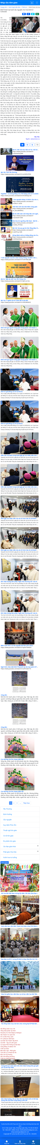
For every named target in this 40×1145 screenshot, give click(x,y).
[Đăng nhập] (32, 2)
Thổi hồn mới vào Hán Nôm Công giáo (25, 207)
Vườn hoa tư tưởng (10, 857)
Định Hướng (7, 814)
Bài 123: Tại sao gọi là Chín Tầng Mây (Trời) (26, 228)
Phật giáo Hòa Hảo (9, 852)
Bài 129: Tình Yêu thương (9, 172)
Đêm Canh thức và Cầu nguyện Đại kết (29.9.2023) (17, 645)
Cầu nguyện (7, 820)
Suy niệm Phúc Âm (9, 825)
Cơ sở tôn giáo (8, 836)
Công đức (4, 695)
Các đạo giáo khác (9, 846)
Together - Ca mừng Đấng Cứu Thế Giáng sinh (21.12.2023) (19, 194)
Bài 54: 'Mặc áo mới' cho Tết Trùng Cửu (13, 279)
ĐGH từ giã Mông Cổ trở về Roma (12, 391)
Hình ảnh (4, 863)
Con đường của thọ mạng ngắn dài (12, 759)
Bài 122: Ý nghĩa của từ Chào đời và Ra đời (14, 300)
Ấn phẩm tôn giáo (9, 841)
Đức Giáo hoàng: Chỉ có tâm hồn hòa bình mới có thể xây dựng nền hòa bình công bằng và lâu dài (19, 1090)
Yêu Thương (7, 809)
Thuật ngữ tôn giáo (10, 830)
